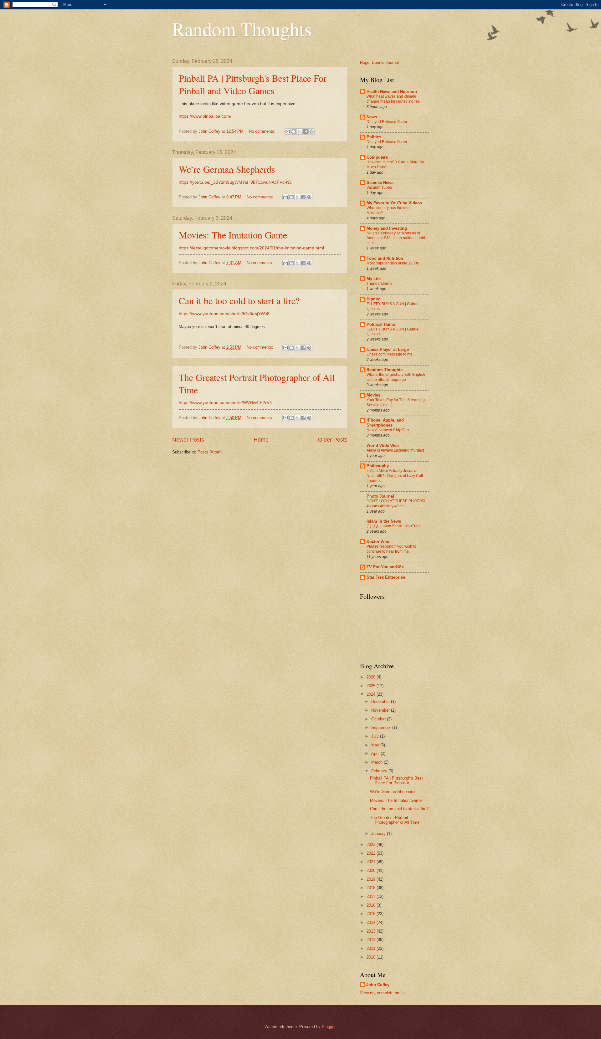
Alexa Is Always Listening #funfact (395, 450)
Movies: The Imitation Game (233, 234)
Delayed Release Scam (387, 122)
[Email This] (288, 131)
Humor (373, 299)
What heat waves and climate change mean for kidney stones (393, 99)
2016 (372, 905)
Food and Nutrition (385, 258)
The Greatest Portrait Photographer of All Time (394, 820)
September (381, 727)
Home (261, 440)
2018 (372, 887)
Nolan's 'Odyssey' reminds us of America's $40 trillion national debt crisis (396, 238)
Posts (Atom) (210, 452)
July (375, 736)
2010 (372, 957)
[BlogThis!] (293, 131)
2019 (372, 879)
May (375, 745)
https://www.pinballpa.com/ (205, 116)
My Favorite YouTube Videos (394, 203)
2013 (372, 931)
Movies (373, 395)
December (381, 701)
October (379, 719)
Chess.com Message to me (390, 354)
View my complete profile (383, 992)
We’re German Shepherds (227, 169)
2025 (372, 685)
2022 (372, 853)
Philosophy (378, 465)
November (381, 710)
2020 (372, 870)
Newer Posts (188, 440)
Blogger (328, 1026)
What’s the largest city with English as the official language (396, 377)
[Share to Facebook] (305, 131)
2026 (372, 677)
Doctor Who (378, 541)
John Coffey (377, 984)
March (377, 762)
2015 (372, 913)
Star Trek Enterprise (386, 577)
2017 (372, 896)
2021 (372, 861)
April (376, 753)
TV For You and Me (385, 567)
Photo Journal (380, 496)
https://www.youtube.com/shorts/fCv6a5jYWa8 (224, 313)
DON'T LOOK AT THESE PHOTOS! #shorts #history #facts (396, 503)
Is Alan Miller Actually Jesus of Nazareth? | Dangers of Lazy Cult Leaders (395, 475)
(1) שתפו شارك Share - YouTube (394, 526)
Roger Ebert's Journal (379, 62)
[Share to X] (299, 131)
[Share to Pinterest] (311, 131)
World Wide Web (383, 445)
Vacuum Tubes (379, 187)
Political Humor (382, 324)
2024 (372, 694)
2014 (372, 922)
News (372, 117)
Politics (374, 137)
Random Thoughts (242, 28)
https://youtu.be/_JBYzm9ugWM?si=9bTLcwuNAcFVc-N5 (235, 182)
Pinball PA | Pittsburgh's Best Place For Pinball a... (396, 780)
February (379, 771)
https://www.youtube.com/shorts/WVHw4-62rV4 (225, 402)
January (379, 833)
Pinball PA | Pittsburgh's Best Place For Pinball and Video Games (252, 84)
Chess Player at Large (388, 349)
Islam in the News (384, 521)
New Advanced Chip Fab (388, 430)
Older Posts (332, 440)
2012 (372, 939)
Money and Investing (387, 228)
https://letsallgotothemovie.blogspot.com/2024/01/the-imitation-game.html (251, 248)
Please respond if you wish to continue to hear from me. (391, 549)
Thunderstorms (379, 283)
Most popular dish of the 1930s (393, 263)
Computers (377, 157)
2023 (372, 844)
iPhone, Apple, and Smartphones (385, 422)
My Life (374, 278)
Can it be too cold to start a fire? (239, 300)
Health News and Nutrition (392, 91)
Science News (380, 182)
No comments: (263, 131)
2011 (372, 948)
